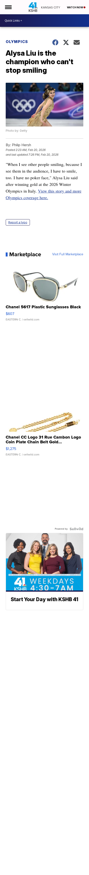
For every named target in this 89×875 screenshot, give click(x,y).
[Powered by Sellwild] (76, 529)
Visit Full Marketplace (67, 254)
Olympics (17, 41)
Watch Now (75, 7)
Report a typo (17, 222)
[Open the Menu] (8, 7)
